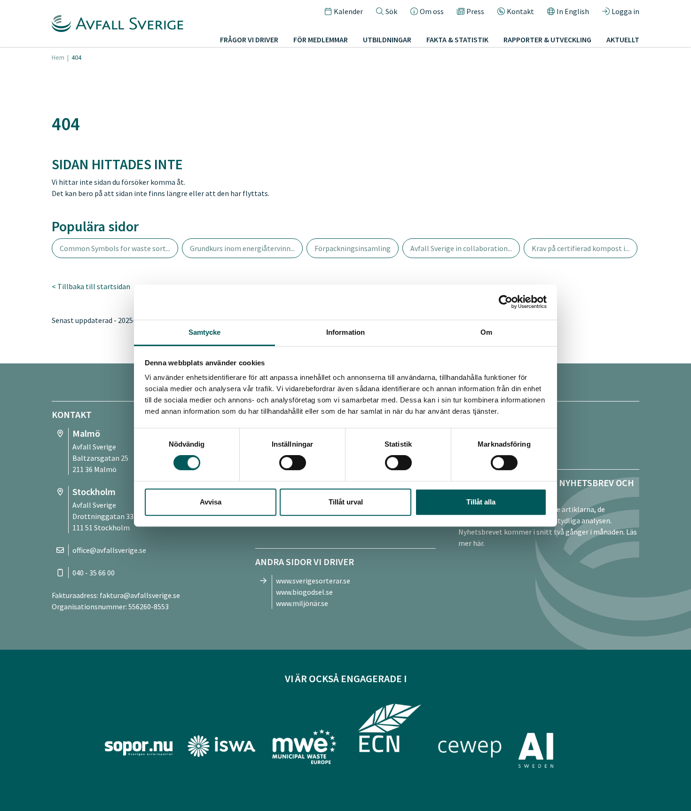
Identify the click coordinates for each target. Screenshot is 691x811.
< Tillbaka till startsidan (91, 286)
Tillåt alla (480, 502)
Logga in (625, 11)
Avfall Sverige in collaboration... (461, 248)
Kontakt (520, 11)
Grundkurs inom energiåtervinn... (242, 248)
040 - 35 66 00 (93, 572)
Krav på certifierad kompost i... (580, 248)
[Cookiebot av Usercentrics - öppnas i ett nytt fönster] (505, 302)
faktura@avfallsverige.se (140, 595)
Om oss (432, 11)
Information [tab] (345, 332)
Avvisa (210, 502)
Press (475, 11)
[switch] (292, 462)
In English (573, 11)
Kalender (348, 11)
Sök (391, 11)
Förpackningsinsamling (352, 248)
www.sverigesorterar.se (313, 580)
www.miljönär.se (302, 603)
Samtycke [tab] (204, 332)
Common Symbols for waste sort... (115, 248)
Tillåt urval (346, 502)
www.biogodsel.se (304, 592)
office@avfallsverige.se (109, 550)
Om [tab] (486, 332)
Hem (58, 57)
